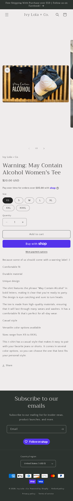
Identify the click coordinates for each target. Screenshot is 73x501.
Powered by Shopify (39, 489)
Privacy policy (28, 494)
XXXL (23, 208)
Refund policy (57, 489)
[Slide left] (29, 148)
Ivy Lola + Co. (23, 489)
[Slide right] (44, 148)
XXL (8, 208)
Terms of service (46, 494)
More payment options (37, 252)
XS (7, 200)
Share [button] (9, 365)
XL (50, 200)
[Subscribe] (62, 429)
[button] (7, 14)
